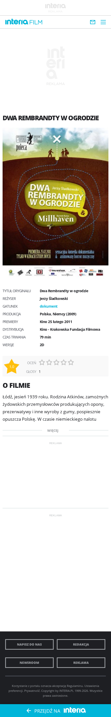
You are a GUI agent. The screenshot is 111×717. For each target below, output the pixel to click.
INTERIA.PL (66, 691)
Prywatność (32, 691)
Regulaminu (75, 686)
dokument (49, 306)
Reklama (81, 662)
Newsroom (29, 662)
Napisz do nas (29, 644)
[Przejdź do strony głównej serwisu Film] (36, 22)
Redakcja (81, 644)
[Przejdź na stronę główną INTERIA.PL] (16, 21)
